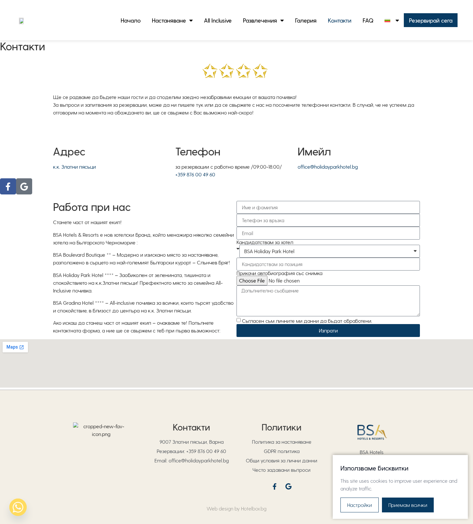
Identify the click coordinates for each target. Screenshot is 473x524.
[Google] (24, 186)
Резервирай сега (430, 20)
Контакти (339, 20)
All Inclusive (218, 20)
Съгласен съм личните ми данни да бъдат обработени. (307, 321)
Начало (131, 20)
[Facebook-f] (8, 186)
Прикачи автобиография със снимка (279, 273)
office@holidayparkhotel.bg (328, 166)
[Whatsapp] (18, 507)
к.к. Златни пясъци (74, 166)
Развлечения (260, 20)
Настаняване (169, 20)
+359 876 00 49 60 (195, 174)
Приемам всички (407, 505)
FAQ (368, 20)
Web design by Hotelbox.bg (236, 508)
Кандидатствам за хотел (264, 242)
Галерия (306, 20)
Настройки (359, 505)
